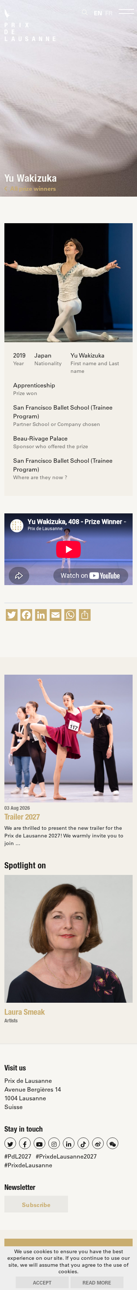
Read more (97, 1282)
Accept (42, 1282)
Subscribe (36, 1204)
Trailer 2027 (22, 818)
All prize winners (33, 188)
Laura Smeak (24, 1013)
